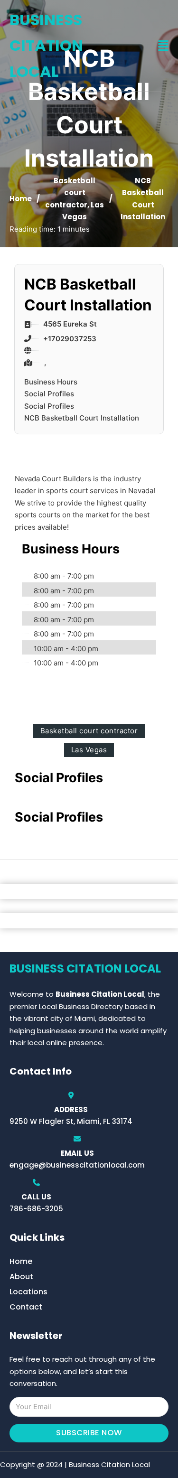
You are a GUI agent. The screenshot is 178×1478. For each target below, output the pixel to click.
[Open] (163, 46)
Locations (28, 1291)
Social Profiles (49, 393)
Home (20, 199)
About (21, 1276)
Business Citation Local (46, 45)
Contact (25, 1306)
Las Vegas (89, 749)
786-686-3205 (36, 1209)
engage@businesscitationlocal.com (77, 1165)
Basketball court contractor (70, 193)
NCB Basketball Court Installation (81, 417)
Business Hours (50, 381)
